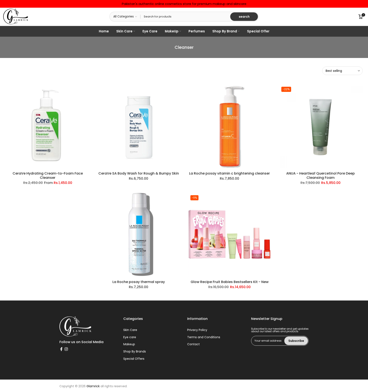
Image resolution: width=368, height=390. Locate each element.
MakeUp (171, 31)
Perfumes (196, 31)
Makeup (129, 344)
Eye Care (149, 31)
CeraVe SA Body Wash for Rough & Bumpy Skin (138, 173)
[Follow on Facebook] (61, 349)
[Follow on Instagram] (66, 349)
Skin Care (124, 31)
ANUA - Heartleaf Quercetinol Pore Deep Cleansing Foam (320, 175)
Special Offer (258, 31)
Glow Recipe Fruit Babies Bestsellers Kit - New (230, 281)
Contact (193, 344)
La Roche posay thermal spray (138, 281)
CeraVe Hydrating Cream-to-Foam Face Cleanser (48, 175)
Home (104, 31)
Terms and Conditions (203, 337)
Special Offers (133, 359)
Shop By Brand (224, 31)
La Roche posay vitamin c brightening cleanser (229, 173)
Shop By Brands (134, 352)
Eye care (129, 337)
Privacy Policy (197, 330)
